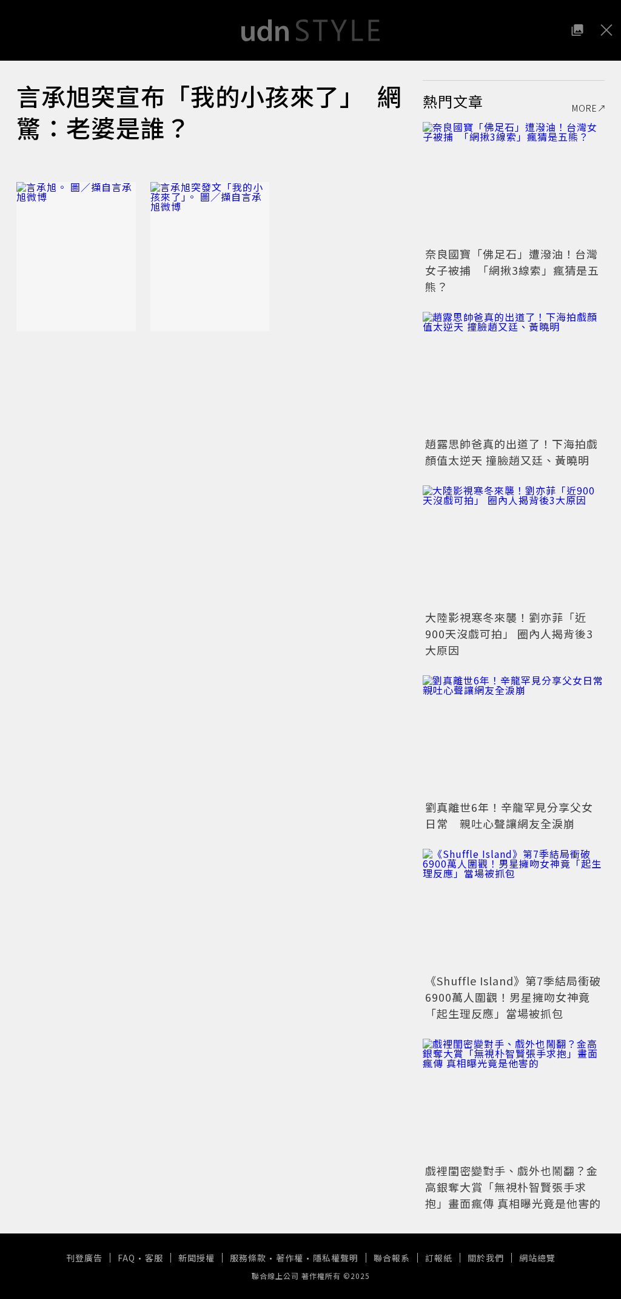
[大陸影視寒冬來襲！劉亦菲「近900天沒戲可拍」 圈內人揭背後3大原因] (514, 546)
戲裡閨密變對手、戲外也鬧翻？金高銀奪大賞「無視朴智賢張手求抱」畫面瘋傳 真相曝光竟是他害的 (513, 1186)
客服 (154, 1257)
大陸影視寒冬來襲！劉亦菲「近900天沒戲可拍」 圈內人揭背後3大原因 (509, 633)
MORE (584, 108)
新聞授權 (196, 1258)
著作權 (289, 1257)
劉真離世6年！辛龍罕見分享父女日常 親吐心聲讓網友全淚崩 (509, 815)
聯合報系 (392, 1258)
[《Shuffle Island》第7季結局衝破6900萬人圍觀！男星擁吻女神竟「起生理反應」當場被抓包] (514, 909)
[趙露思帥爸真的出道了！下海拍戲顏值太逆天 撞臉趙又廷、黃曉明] (514, 372)
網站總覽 (537, 1258)
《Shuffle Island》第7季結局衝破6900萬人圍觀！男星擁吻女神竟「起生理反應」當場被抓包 (513, 997)
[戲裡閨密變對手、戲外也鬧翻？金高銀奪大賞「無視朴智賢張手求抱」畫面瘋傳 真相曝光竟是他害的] (514, 1099)
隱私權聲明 (335, 1257)
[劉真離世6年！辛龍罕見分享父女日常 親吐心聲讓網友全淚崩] (514, 736)
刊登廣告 (84, 1258)
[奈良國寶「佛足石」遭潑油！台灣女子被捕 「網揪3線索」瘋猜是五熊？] (514, 182)
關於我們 (486, 1258)
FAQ (126, 1257)
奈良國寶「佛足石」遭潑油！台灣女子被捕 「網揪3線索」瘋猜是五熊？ (512, 270)
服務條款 (248, 1257)
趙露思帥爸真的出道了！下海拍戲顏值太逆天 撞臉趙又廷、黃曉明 (511, 452)
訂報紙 (438, 1258)
